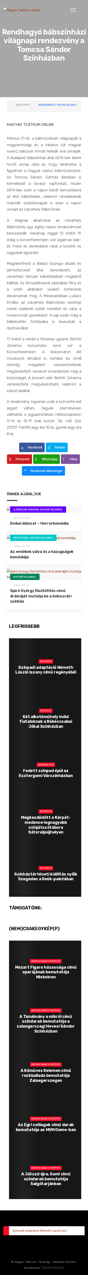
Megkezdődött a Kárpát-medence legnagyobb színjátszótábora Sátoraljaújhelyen (46, 825)
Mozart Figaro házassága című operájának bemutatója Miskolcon (46, 972)
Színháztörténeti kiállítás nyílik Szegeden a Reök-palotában (45, 877)
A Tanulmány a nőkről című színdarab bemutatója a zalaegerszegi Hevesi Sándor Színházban (46, 1024)
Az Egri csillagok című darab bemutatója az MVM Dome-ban (46, 1127)
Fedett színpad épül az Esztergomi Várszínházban (46, 773)
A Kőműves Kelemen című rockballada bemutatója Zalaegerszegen (46, 1075)
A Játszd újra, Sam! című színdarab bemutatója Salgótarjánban (45, 1179)
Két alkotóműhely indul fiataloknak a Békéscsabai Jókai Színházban (45, 721)
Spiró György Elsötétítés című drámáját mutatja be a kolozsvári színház (41, 595)
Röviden (46, 661)
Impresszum (54, 1268)
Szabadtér (46, 764)
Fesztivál (21, 537)
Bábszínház (47, 104)
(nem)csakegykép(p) (45, 961)
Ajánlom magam (26, 509)
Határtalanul (67, 104)
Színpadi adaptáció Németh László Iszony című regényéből (45, 670)
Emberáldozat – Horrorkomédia (39, 523)
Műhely (45, 710)
